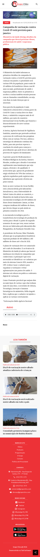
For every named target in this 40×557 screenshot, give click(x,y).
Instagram (21, 509)
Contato (20, 459)
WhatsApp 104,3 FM (21, 515)
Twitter (21, 505)
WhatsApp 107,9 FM (21, 519)
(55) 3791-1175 (21, 477)
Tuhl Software (26, 550)
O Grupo (20, 456)
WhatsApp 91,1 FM (21, 512)
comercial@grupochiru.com (21, 489)
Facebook (21, 502)
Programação (20, 453)
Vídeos (20, 447)
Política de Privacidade (20, 462)
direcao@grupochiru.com (21, 492)
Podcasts (20, 450)
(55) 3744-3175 (21, 486)
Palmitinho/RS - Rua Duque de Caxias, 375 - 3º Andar (21, 473)
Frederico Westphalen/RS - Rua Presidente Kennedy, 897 (21, 481)
